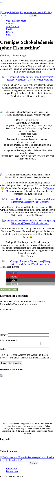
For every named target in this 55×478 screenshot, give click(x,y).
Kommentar (6, 309)
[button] (11, 273)
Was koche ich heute (16, 21)
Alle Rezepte (12, 26)
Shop (8, 34)
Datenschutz (12, 471)
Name (4, 335)
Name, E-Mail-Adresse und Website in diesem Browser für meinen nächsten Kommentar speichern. (25, 356)
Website (4, 349)
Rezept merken (8, 289)
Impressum (11, 468)
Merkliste (10, 29)
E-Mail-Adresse (8, 340)
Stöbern (10, 23)
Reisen (9, 32)
